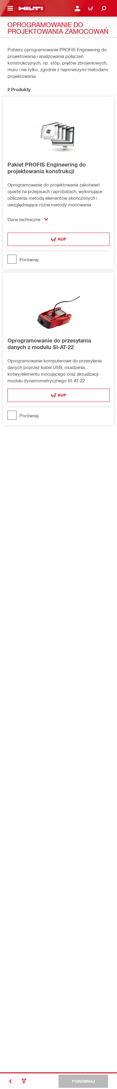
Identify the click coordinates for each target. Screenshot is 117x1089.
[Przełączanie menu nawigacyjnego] (10, 8)
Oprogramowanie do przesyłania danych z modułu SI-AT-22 (49, 343)
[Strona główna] (31, 8)
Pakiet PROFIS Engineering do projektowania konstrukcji (47, 167)
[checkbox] (59, 259)
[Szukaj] (103, 8)
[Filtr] (24, 1081)
